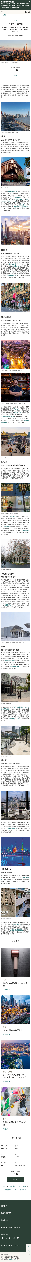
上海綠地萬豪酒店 (13, 719)
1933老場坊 (16, 924)
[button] (29, 1254)
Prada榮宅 (25, 530)
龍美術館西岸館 (9, 660)
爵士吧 (22, 205)
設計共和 (13, 517)
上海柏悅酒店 (10, 275)
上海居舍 (6, 526)
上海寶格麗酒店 (11, 828)
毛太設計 (16, 413)
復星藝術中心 (12, 191)
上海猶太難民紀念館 (16, 930)
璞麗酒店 (7, 605)
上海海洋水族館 (13, 264)
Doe (9, 478)
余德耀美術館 (14, 666)
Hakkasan (18, 197)
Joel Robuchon (19, 199)
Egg (15, 409)
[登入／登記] (29, 12)
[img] (29, 1)
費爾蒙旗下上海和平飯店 (21, 207)
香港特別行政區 (8, 1245)
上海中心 (15, 266)
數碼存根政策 (12, 1259)
